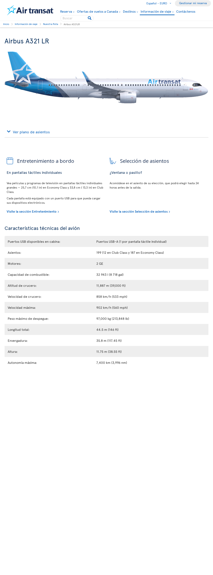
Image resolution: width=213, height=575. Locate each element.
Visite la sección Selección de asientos (139, 211)
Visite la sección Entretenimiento (32, 211)
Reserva (66, 11)
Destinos (129, 11)
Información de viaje (156, 11)
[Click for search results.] (90, 18)
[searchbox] (77, 18)
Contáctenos (185, 11)
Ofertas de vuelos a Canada (97, 11)
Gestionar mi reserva (193, 3)
